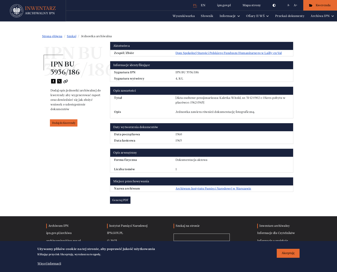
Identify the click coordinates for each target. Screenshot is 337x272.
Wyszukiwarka (184, 16)
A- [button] (288, 5)
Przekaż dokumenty (290, 16)
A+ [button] (295, 5)
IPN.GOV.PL (115, 233)
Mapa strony (252, 5)
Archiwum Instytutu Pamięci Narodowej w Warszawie (213, 188)
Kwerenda (323, 5)
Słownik (207, 16)
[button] (274, 5)
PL (195, 5)
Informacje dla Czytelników (276, 233)
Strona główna (52, 36)
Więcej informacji (49, 263)
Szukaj (71, 36)
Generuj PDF (120, 200)
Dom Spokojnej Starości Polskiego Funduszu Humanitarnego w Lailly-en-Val (229, 53)
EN (203, 5)
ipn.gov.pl (224, 5)
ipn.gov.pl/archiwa (59, 233)
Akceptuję (288, 253)
